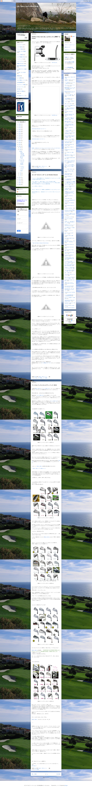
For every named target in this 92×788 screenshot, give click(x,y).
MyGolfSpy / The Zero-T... (69, 111)
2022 (19, 131)
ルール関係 (45, 377)
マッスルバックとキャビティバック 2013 (44, 385)
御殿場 (18, 75)
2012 (19, 177)
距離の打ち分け (20, 63)
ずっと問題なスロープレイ (46, 362)
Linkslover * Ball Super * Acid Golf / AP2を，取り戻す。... (69, 115)
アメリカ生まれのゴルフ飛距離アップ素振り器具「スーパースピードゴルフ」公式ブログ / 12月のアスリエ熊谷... (70, 183)
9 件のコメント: (45, 768)
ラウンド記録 (20, 49)
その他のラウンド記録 (21, 69)
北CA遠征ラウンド (21, 95)
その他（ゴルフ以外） (21, 72)
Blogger (66, 785)
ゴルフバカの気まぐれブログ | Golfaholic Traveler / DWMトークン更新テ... (70, 136)
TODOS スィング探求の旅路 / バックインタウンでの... (70, 268)
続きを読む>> (34, 765)
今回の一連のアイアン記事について (39, 468)
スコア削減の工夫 (21, 56)
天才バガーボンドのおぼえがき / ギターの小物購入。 (70, 277)
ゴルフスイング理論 (21, 84)
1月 (20, 174)
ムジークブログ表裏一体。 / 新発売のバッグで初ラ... (70, 95)
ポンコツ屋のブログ (46, 388)
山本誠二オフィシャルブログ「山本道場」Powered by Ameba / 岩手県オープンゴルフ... (69, 192)
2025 (19, 126)
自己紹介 (19, 89)
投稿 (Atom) (47, 777)
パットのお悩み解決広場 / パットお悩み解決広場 (70, 295)
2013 (19, 146)
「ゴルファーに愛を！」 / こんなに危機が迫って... (70, 131)
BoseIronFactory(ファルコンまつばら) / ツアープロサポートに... (70, 92)
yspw (73, 36)
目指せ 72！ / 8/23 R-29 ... (69, 127)
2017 (19, 138)
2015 (19, 142)
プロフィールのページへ (70, 44)
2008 (19, 184)
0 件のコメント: (45, 376)
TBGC (18, 93)
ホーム (46, 774)
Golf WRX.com (54, 115)
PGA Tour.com (54, 62)
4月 (20, 147)
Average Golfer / (67, 198)
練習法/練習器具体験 (21, 65)
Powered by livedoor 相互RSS (69, 307)
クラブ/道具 (37, 167)
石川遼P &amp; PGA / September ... (68, 189)
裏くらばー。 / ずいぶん (69, 230)
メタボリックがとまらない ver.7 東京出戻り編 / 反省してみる (69, 125)
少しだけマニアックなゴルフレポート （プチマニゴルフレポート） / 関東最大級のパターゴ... (70, 161)
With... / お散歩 (67, 272)
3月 (20, 149)
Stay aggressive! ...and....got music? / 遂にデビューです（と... (69, 289)
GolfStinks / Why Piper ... (69, 208)
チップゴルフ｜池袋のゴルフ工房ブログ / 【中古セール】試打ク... (70, 214)
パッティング (41, 167)
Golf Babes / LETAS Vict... (69, 195)
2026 (19, 124)
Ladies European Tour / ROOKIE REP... (68, 174)
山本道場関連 (20, 82)
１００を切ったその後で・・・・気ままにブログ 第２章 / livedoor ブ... (69, 262)
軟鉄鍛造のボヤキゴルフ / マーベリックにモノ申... (70, 225)
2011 (19, 179)
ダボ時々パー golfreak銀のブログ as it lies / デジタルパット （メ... (70, 222)
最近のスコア (67, 47)
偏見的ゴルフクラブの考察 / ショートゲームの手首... (70, 139)
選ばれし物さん (38, 388)
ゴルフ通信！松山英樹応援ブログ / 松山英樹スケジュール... (70, 108)
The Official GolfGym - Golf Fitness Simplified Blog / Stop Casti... (69, 258)
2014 (19, 144)
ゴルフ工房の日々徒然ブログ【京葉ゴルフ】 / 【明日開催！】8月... (69, 118)
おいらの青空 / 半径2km (69, 169)
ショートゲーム (20, 61)
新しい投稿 (34, 774)
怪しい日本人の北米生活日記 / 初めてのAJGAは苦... (70, 265)
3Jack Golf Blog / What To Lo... (70, 205)
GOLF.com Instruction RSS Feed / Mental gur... (69, 286)
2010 (19, 180)
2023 (19, 129)
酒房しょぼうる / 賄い (68, 103)
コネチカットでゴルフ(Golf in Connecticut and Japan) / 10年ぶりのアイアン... (70, 211)
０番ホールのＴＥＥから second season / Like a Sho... (69, 283)
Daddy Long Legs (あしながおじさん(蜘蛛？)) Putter (21, 155)
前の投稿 (58, 774)
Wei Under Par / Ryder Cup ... (69, 244)
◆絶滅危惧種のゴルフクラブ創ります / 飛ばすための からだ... (70, 88)
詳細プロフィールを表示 (70, 49)
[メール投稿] (49, 166)
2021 (19, 133)
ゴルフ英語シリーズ (21, 80)
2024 (19, 127)
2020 (19, 135)
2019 (19, 137)
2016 (19, 140)
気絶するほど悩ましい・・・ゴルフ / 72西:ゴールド (70, 122)
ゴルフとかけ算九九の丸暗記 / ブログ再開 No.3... (70, 270)
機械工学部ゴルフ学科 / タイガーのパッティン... (70, 155)
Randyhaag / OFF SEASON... (69, 202)
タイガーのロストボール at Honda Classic (45, 175)
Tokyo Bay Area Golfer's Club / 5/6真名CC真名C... (70, 300)
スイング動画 (20, 54)
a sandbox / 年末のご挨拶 (69, 235)
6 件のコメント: (45, 166)
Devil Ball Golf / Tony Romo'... (69, 247)
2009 (19, 182)
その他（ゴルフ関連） (39, 377)
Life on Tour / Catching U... (69, 218)
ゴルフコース (20, 44)
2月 (20, 173)
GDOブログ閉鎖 (20, 91)
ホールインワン (20, 86)
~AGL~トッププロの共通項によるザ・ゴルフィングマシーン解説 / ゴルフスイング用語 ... (70, 165)
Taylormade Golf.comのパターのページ (39, 128)
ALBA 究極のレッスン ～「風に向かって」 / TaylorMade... (70, 241)
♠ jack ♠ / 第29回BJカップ (69, 176)
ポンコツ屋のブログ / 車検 (69, 152)
